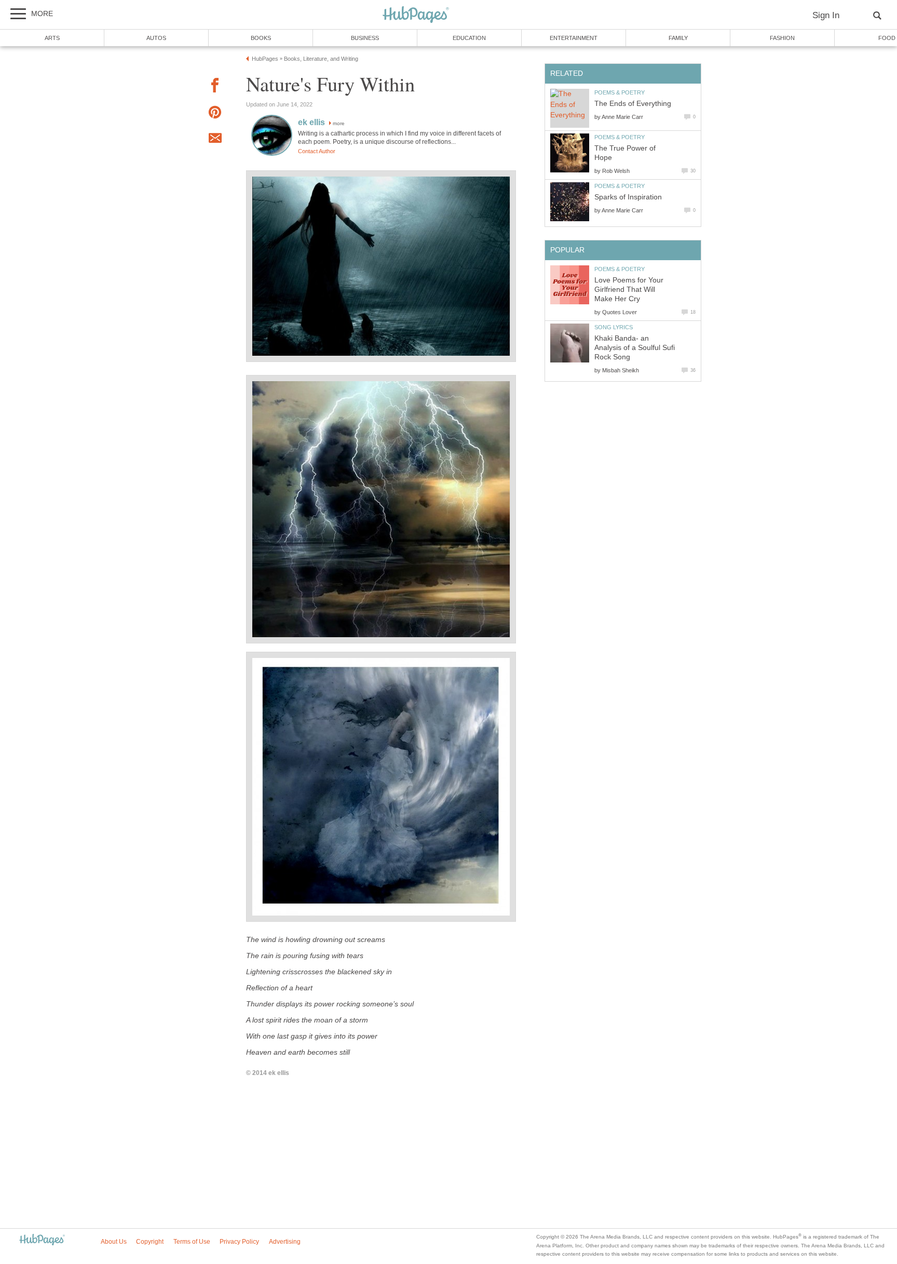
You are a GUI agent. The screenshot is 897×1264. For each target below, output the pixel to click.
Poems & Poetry (619, 92)
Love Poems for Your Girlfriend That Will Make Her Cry (628, 289)
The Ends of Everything (632, 103)
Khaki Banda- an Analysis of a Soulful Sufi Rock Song (634, 347)
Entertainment (573, 38)
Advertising (285, 1241)
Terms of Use (191, 1241)
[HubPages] (416, 15)
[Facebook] (215, 87)
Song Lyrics (613, 327)
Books (261, 38)
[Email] (215, 139)
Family (678, 38)
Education (469, 38)
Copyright (150, 1241)
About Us (114, 1241)
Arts (52, 38)
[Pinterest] (215, 114)
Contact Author (316, 151)
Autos (156, 38)
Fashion (782, 38)
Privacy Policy (239, 1241)
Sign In (825, 15)
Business (365, 38)
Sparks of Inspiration (628, 197)
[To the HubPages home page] (42, 1240)
